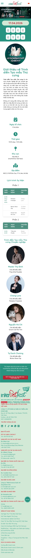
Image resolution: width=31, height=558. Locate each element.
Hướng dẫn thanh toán (8, 545)
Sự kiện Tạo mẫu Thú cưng (9, 523)
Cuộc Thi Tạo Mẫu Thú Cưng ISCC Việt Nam (14, 521)
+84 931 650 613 (8, 436)
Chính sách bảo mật (7, 552)
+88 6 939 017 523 (8, 477)
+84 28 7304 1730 (11, 417)
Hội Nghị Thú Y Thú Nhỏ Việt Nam (11, 514)
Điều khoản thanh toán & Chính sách (12, 547)
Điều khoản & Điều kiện (8, 550)
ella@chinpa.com (7, 465)
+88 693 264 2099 (8, 488)
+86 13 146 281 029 (8, 467)
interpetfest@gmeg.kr (8, 454)
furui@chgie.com (7, 506)
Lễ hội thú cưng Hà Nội (8, 533)
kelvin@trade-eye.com (9, 486)
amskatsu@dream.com (9, 496)
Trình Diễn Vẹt (5, 535)
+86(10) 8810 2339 (8, 508)
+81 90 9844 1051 (8, 498)
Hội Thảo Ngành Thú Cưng (9, 516)
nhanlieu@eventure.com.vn (10, 443)
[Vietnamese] (28, 3)
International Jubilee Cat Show (10, 519)
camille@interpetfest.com (10, 475)
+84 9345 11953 (5, 447)
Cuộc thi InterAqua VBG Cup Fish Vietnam (13, 526)
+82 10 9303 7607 (8, 456)
